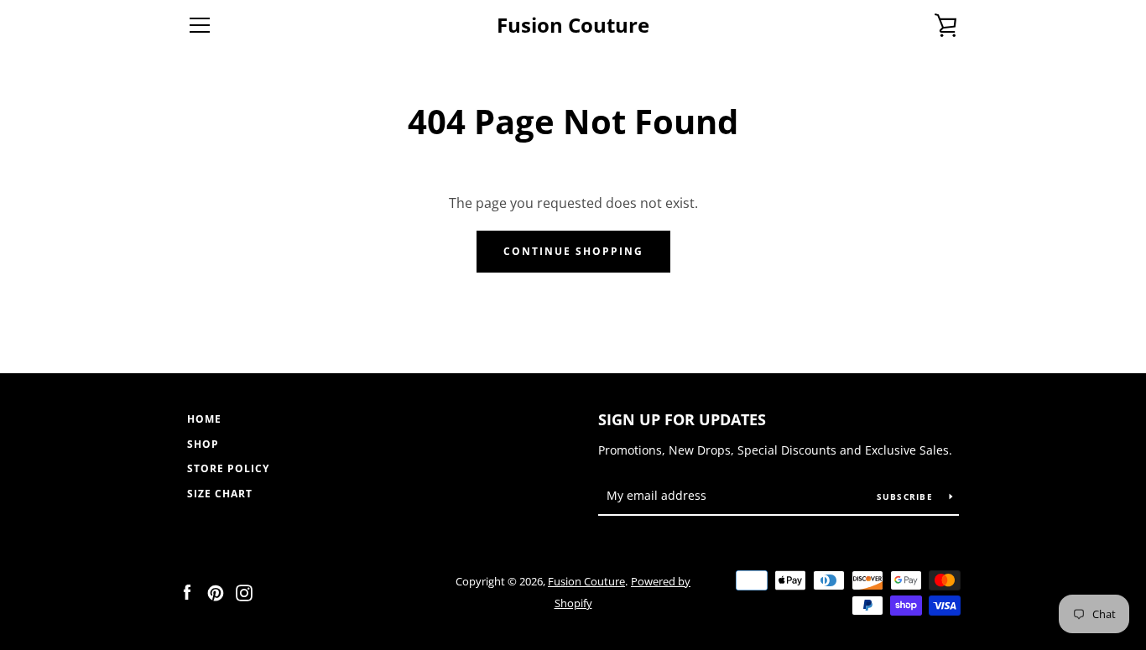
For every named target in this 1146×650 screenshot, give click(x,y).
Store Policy (228, 468)
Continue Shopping (573, 251)
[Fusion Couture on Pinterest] (215, 591)
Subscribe (907, 496)
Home (204, 419)
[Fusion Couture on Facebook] (187, 591)
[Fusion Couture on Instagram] (244, 591)
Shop (203, 444)
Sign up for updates (682, 419)
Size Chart (220, 493)
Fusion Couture (573, 25)
